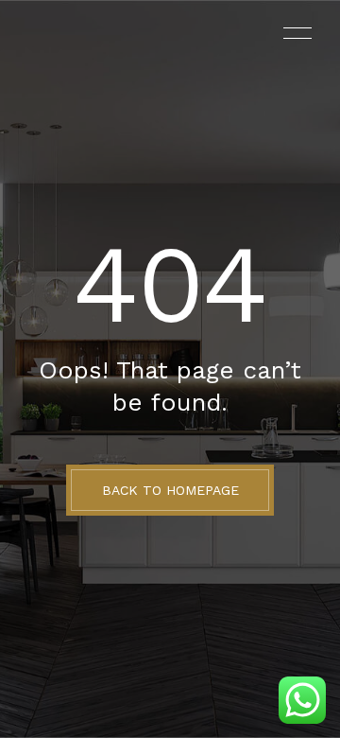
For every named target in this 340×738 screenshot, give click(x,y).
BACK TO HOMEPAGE (170, 490)
